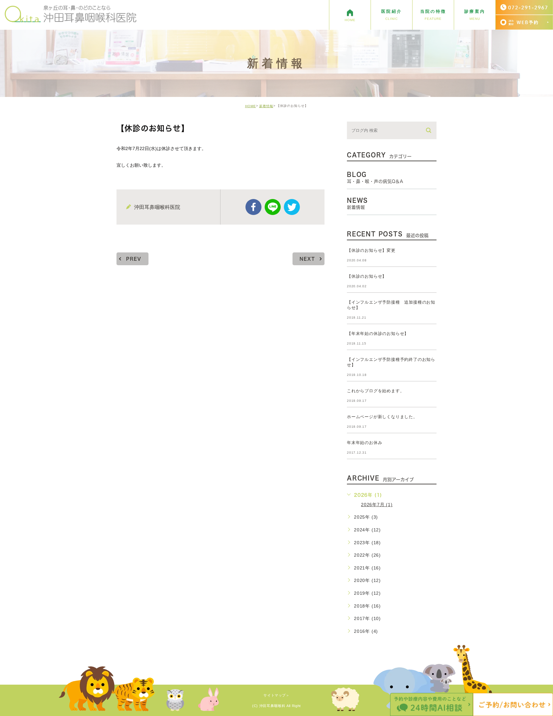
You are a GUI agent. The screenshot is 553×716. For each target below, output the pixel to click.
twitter (292, 207)
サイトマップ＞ (276, 695)
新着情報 (266, 106)
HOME (250, 106)
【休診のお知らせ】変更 (371, 250)
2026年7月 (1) (377, 504)
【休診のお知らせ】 (367, 276)
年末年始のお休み (364, 442)
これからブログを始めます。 (375, 390)
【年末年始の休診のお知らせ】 (378, 333)
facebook (253, 207)
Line (273, 207)
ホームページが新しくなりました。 (382, 416)
